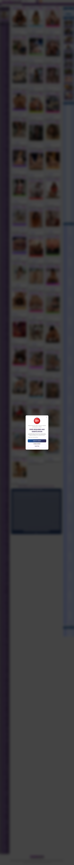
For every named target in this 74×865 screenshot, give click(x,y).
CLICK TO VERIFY (37, 440)
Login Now (37, 446)
